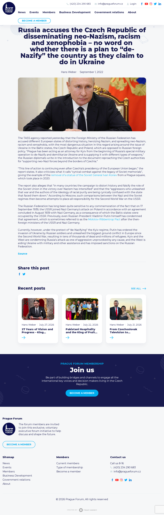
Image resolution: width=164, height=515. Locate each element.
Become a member (34, 20)
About (132, 12)
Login (133, 3)
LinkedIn (159, 4)
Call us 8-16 (117, 463)
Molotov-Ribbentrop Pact (104, 219)
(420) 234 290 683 (80, 3)
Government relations (109, 12)
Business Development (75, 12)
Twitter (155, 4)
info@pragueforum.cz (110, 3)
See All (136, 288)
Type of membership (69, 467)
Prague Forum (9, 8)
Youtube (146, 4)
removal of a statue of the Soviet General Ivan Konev (84, 175)
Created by (72, 510)
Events (34, 12)
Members (49, 12)
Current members (67, 463)
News (22, 12)
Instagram (150, 4)
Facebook (142, 4)
